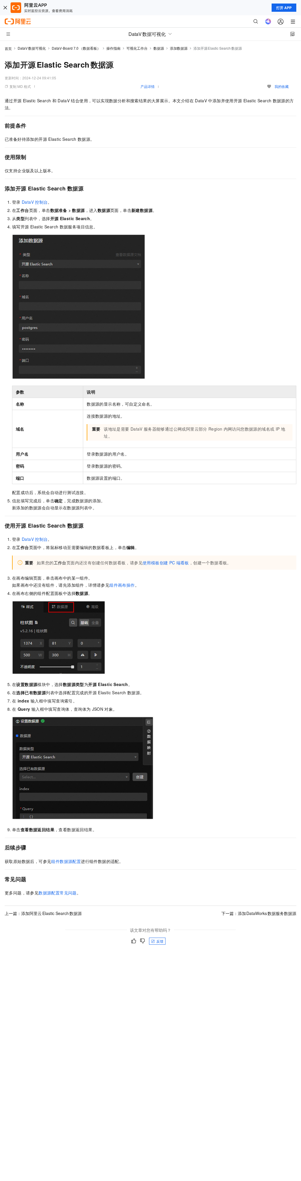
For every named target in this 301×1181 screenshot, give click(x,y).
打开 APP (284, 7)
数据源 (158, 48)
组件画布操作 (122, 585)
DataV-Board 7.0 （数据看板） (76, 48)
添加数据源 (179, 48)
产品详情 (148, 86)
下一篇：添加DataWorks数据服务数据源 (259, 913)
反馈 (159, 941)
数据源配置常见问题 (58, 893)
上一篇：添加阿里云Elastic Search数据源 (43, 913)
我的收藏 (282, 86)
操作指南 (113, 48)
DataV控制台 (35, 202)
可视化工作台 (137, 48)
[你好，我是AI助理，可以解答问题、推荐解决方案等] (268, 21)
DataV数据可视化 (32, 48)
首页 (8, 48)
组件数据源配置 (66, 861)
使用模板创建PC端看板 (166, 563)
